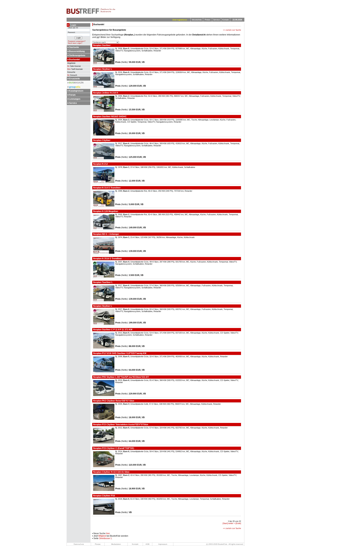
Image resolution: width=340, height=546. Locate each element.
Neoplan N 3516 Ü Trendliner (107, 258)
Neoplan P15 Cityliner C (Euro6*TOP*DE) (113, 448)
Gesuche (71, 72)
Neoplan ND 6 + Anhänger (106, 234)
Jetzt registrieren (179, 20)
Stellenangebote (77, 55)
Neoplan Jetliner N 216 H (105, 93)
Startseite (74, 47)
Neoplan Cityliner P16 (104, 495)
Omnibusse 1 (105, 538)
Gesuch (72, 75)
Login (73, 25)
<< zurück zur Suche (232, 30)
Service (216, 20)
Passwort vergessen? (77, 41)
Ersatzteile (74, 78)
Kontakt (225, 20)
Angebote (71, 63)
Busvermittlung (77, 51)
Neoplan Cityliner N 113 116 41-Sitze (111, 472)
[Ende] (238, 523)
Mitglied (102, 536)
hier (108, 533)
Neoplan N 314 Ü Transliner (107, 187)
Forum (72, 95)
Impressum (162, 544)
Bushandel (74, 59)
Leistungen (74, 99)
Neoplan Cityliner (101, 140)
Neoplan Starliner (102, 45)
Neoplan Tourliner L (103, 282)
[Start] (225, 523)
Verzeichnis (197, 20)
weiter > (231, 523)
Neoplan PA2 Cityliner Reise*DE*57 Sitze (113, 401)
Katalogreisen (76, 91)
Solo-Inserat (74, 66)
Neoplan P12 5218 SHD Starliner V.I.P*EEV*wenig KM (119, 353)
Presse (98, 544)
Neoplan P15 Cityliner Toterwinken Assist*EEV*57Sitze (120, 424)
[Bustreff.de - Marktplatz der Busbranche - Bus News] (91, 13)
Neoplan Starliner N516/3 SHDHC (110, 116)
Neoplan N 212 (100, 164)
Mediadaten (116, 544)
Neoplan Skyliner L (102, 69)
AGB (147, 544)
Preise (207, 20)
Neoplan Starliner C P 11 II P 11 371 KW (112, 329)
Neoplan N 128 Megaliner (105, 211)
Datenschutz (79, 544)
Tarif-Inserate (75, 69)
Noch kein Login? (75, 43)
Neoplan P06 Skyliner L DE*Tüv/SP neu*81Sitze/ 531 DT (121, 377)
